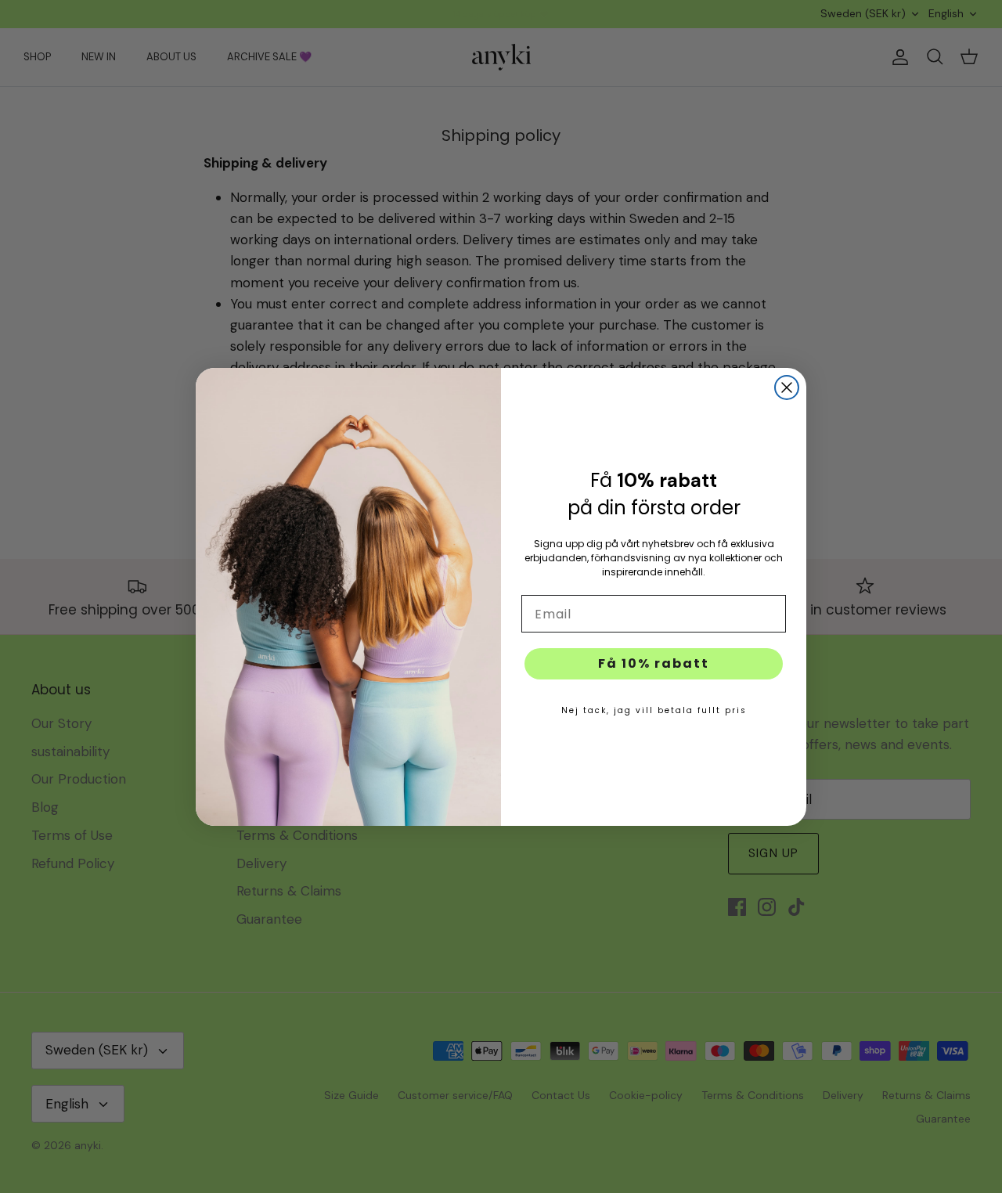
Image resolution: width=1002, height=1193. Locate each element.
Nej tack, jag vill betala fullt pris (654, 710)
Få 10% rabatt (653, 663)
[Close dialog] (786, 387)
